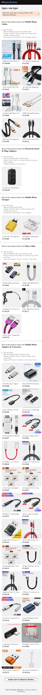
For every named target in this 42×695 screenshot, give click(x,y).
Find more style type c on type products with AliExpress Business (17, 14)
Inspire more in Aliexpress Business (21, 679)
